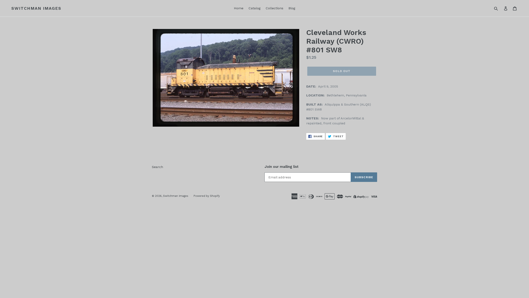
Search (157, 167)
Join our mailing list (281, 167)
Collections (274, 8)
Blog (291, 8)
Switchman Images (36, 8)
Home (238, 8)
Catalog (255, 8)
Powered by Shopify (206, 195)
